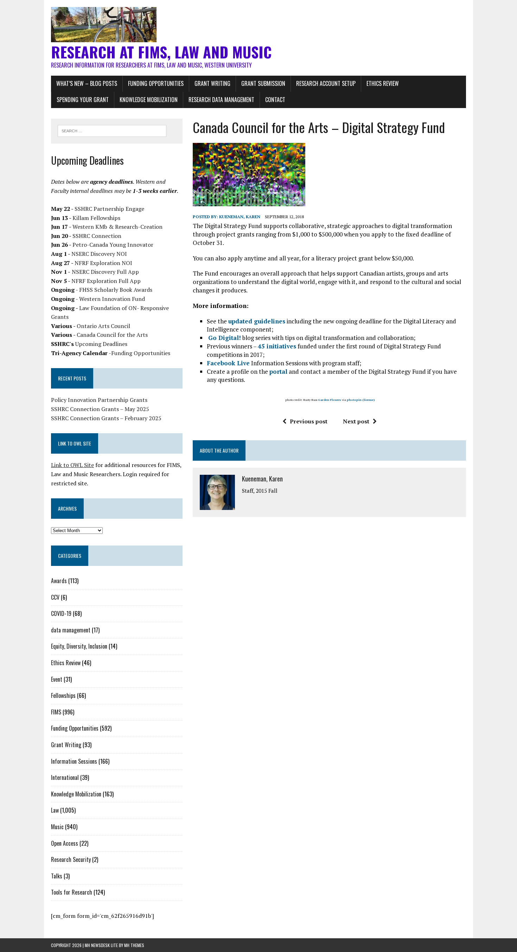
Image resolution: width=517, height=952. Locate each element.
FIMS (56, 712)
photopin (354, 400)
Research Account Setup (326, 83)
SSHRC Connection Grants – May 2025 (100, 409)
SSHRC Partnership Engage (109, 209)
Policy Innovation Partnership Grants (99, 400)
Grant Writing (212, 83)
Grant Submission (263, 83)
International (65, 777)
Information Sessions (74, 761)
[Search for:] (112, 130)
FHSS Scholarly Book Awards (115, 290)
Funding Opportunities (156, 83)
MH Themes (134, 945)
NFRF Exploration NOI (103, 263)
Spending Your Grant (83, 99)
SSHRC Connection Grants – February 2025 (106, 418)
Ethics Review (382, 83)
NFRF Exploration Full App (106, 281)
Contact (275, 99)
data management (70, 630)
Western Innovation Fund (112, 299)
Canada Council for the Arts (112, 335)
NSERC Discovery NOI (99, 254)
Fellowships (63, 695)
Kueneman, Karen (239, 216)
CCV (55, 597)
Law (55, 810)
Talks (56, 876)
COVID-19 (61, 613)
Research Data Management (221, 99)
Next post (356, 421)
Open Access (64, 843)
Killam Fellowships (96, 218)
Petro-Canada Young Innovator (112, 244)
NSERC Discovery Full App (105, 272)
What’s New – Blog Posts (86, 83)
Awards (59, 580)
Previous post (308, 421)
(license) (368, 400)
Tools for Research (71, 892)
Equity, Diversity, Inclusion (79, 646)
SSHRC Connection (96, 236)
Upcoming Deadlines (101, 344)
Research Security (71, 859)
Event (56, 679)
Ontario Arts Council (103, 326)
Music (57, 826)
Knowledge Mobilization (149, 99)
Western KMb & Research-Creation (117, 227)
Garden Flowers (329, 400)
